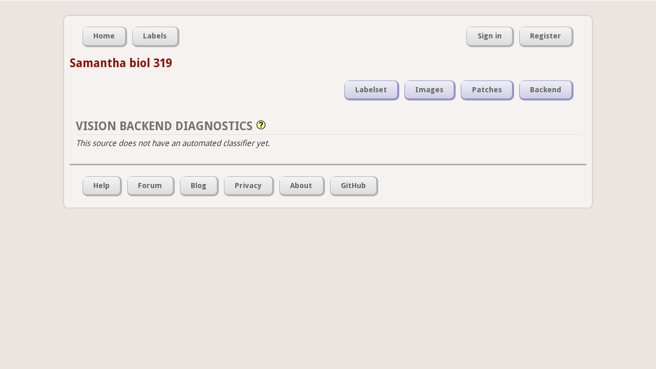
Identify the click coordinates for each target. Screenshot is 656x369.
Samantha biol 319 (121, 63)
